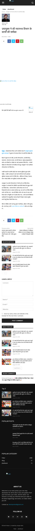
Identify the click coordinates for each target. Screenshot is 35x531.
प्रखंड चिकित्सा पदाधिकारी (17, 206)
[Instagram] (22, 517)
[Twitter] (13, 41)
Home (3, 12)
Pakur (3, 251)
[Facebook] (9, 41)
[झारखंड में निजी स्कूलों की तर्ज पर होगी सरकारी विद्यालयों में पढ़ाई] (6, 436)
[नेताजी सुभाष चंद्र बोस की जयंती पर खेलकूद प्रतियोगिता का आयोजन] (6, 427)
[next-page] (6, 273)
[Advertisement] (17, 63)
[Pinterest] (17, 41)
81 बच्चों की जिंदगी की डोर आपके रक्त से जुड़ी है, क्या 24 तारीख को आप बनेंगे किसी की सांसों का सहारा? (23, 257)
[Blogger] (8, 517)
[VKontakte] (26, 517)
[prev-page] (3, 273)
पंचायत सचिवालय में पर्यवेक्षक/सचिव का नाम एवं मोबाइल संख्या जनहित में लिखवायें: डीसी (25, 232)
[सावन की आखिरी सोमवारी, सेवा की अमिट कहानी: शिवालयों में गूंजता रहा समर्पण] (6, 267)
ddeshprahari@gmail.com (16, 504)
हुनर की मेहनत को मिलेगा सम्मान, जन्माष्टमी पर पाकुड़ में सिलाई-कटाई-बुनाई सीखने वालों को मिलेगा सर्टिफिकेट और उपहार (22, 360)
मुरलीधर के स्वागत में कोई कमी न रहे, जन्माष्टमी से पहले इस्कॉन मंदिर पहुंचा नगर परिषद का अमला (22, 248)
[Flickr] (17, 517)
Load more (17, 368)
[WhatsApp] (21, 41)
